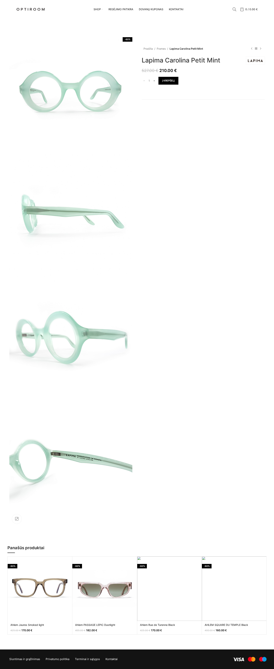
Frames (161, 48)
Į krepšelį (168, 80)
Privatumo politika (57, 659)
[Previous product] (251, 48)
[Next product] (260, 48)
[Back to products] (256, 48)
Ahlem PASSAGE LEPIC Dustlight (95, 624)
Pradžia (148, 48)
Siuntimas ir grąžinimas (24, 659)
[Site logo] (31, 9)
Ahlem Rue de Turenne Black (157, 624)
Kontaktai (111, 659)
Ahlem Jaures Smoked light (27, 624)
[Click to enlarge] (16, 519)
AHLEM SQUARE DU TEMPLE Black (226, 624)
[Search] (234, 9)
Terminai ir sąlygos (87, 659)
